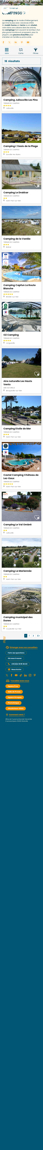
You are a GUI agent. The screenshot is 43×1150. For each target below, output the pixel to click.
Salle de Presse (14, 692)
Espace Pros (13, 686)
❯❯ (38, 635)
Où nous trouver (15, 658)
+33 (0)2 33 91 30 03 (19, 664)
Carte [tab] (20, 53)
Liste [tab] (7, 53)
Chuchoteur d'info (15, 708)
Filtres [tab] (35, 53)
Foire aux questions (16, 653)
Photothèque (13, 703)
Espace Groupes (15, 697)
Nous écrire (16, 669)
